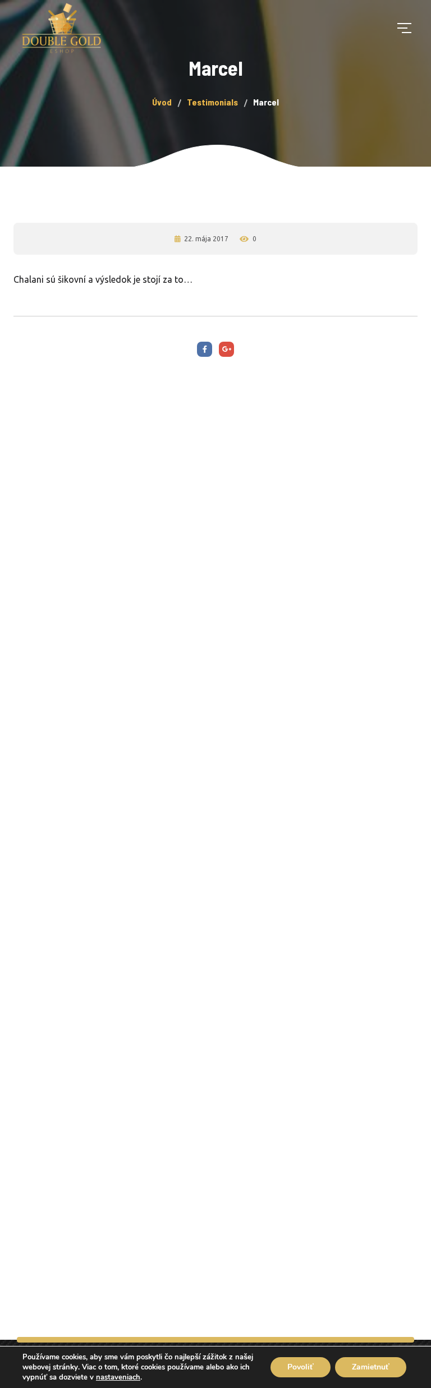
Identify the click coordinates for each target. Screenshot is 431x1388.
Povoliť (300, 1367)
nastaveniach (118, 1377)
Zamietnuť (370, 1367)
